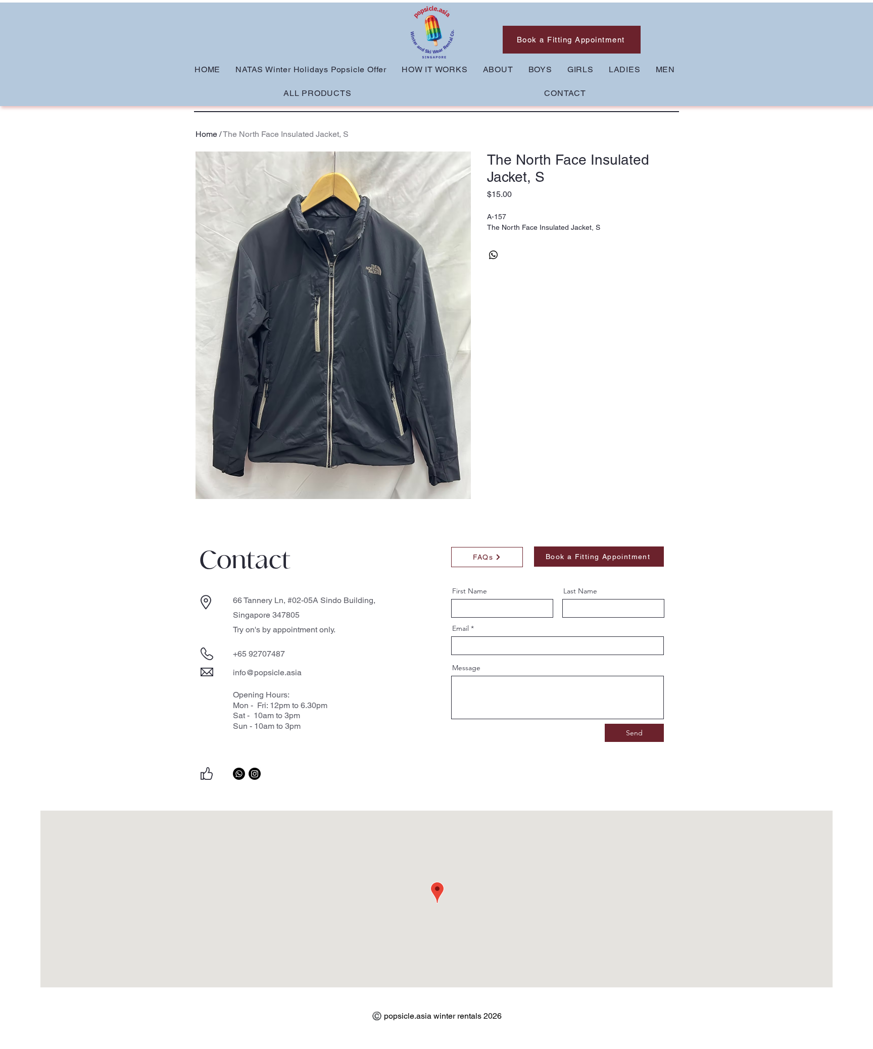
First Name (469, 590)
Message (466, 667)
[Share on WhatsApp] (494, 255)
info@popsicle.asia (267, 672)
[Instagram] (255, 774)
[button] (540, 69)
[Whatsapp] (239, 774)
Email (460, 628)
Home (206, 134)
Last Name (580, 590)
